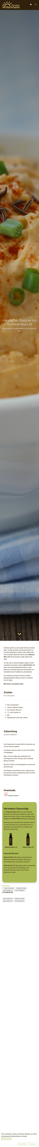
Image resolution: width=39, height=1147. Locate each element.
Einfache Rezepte (21, 888)
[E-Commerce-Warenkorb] (31, 4)
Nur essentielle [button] (22, 1144)
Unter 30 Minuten (19, 890)
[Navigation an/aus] (36, 4)
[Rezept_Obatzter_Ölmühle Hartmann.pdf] (6, 794)
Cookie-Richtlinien (6, 1138)
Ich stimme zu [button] (32, 1144)
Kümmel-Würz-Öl (8, 890)
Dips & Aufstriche (9, 888)
